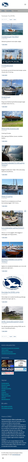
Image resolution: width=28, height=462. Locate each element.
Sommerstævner (5, 399)
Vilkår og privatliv (6, 395)
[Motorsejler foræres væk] (12, 119)
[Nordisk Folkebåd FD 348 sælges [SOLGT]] (12, 153)
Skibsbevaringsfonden (7, 351)
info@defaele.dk (16, 454)
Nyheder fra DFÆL (6, 388)
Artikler (3, 390)
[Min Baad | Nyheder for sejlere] (7, 373)
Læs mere (4, 44)
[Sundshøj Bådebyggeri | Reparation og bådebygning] (20, 363)
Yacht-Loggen (5, 350)
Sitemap (3, 397)
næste (11, 19)
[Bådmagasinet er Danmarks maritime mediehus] (7, 369)
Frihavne (3, 392)
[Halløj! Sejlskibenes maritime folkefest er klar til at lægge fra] (12, 56)
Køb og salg (4, 386)
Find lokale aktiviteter (7, 408)
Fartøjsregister (5, 383)
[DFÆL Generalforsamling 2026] (12, 313)
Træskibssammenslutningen (8, 353)
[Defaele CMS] (5, 4)
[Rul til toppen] (25, 459)
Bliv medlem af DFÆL (6, 406)
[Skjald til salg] (12, 87)
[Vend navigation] (25, 4)
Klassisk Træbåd (5, 385)
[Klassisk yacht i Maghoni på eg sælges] (12, 187)
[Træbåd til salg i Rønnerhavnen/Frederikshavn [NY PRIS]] (12, 29)
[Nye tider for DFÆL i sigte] (12, 283)
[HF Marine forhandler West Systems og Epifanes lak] (20, 369)
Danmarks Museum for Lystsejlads (10, 348)
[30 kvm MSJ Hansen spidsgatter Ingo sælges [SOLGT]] (12, 218)
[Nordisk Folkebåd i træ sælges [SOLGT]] (12, 250)
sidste (14, 19)
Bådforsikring (4, 394)
